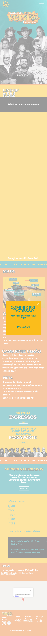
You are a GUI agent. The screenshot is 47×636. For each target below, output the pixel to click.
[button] (38, 304)
